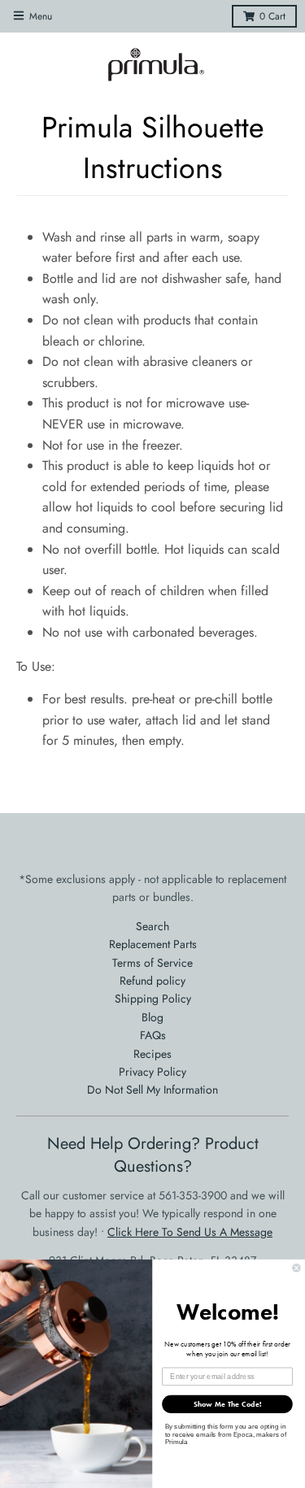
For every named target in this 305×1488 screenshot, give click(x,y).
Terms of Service (152, 963)
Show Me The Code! (228, 1403)
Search (152, 926)
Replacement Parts (153, 944)
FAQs (153, 1035)
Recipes (152, 1054)
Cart (272, 16)
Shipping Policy (153, 998)
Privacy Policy (152, 1072)
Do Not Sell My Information (152, 1089)
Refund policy (152, 980)
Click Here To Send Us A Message (189, 1232)
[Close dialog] (297, 1268)
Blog (152, 1017)
